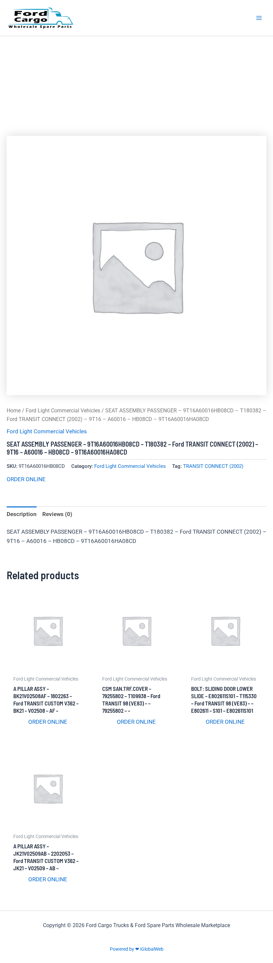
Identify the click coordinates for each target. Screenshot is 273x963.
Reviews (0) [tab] (57, 514)
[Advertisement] (136, 86)
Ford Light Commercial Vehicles (63, 410)
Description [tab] (22, 514)
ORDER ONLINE (26, 479)
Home (14, 410)
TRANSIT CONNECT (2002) (213, 466)
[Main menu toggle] (259, 18)
